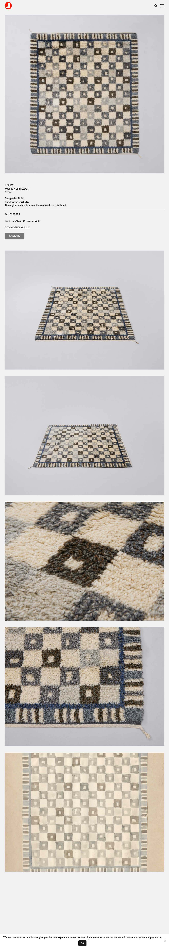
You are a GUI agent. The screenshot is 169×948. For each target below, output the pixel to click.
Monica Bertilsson (17, 188)
